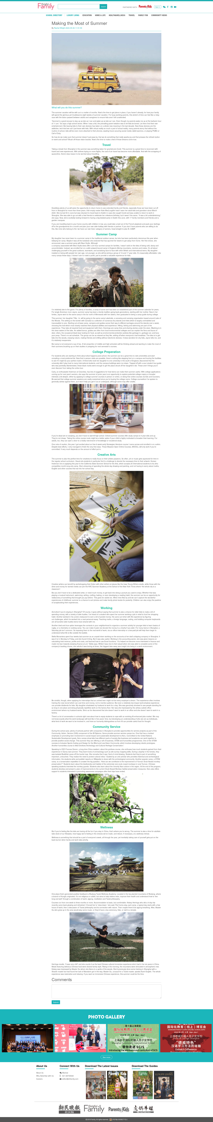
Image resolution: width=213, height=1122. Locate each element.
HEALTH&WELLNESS (117, 15)
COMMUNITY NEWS (159, 15)
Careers (39, 1079)
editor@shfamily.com (70, 1079)
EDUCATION (87, 15)
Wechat (65, 1072)
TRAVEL (132, 15)
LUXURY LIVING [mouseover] (73, 15)
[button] (164, 7)
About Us (39, 1072)
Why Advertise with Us (45, 1076)
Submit (56, 1002)
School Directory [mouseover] (54, 15)
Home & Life (100, 15)
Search (103, 7)
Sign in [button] (157, 7)
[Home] (46, 6)
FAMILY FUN (143, 15)
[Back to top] (205, 1114)
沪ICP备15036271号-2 (119, 1119)
